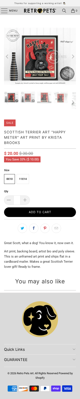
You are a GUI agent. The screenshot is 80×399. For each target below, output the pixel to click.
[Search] (64, 10)
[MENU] (2, 10)
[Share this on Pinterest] (45, 228)
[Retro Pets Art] (40, 10)
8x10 (9, 179)
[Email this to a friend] (56, 228)
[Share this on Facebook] (33, 228)
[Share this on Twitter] (22, 228)
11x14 (23, 179)
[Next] (72, 56)
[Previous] (7, 56)
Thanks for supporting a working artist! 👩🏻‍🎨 (40, 3)
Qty (6, 191)
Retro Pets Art (25, 373)
